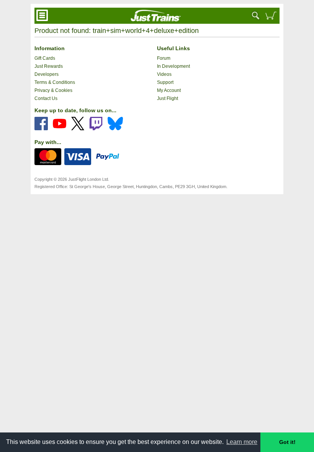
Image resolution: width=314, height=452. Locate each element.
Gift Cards (44, 58)
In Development (173, 66)
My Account (169, 90)
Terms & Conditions (54, 82)
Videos (164, 74)
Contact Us (45, 98)
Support (165, 82)
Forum (163, 58)
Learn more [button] (241, 442)
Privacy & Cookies (53, 90)
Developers (46, 74)
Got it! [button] (287, 442)
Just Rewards (48, 66)
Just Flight (167, 98)
